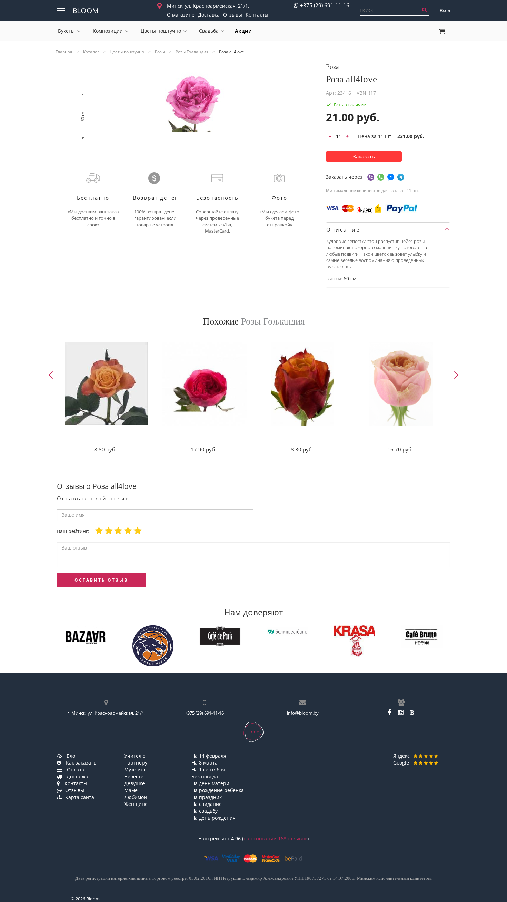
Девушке (134, 783)
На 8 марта (204, 762)
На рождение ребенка (217, 790)
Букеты (66, 31)
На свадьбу (204, 811)
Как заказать (80, 762)
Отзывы (232, 14)
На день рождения (213, 817)
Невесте (133, 776)
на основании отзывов (275, 838)
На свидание (206, 804)
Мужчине (135, 769)
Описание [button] (343, 229)
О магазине (181, 14)
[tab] (388, 229)
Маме (131, 790)
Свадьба (209, 31)
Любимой (135, 797)
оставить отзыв (101, 580)
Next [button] (456, 375)
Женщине (136, 804)
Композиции (108, 31)
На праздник (206, 797)
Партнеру (135, 762)
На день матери (210, 783)
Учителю (135, 755)
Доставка (209, 14)
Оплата (75, 769)
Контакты (257, 14)
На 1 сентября (208, 769)
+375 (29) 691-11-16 (324, 5)
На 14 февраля (208, 755)
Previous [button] (51, 375)
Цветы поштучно (161, 31)
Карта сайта (79, 797)
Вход (445, 10)
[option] (106, 399)
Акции (243, 31)
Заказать (364, 156)
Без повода (204, 776)
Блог (71, 755)
